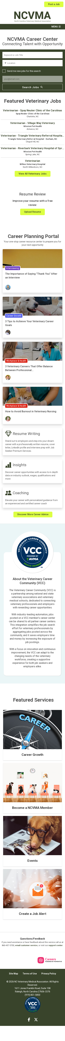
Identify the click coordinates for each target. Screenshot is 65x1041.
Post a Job (53, 4)
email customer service (26, 945)
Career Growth (13, 316)
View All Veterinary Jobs (33, 173)
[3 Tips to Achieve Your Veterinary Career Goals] (32, 308)
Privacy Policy (48, 973)
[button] (32, 26)
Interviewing (12, 268)
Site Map (13, 973)
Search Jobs (30, 87)
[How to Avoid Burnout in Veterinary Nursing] (32, 398)
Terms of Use (30, 973)
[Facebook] (29, 1020)
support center (55, 945)
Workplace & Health (16, 361)
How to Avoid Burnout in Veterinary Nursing (30, 411)
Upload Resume (32, 212)
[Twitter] (36, 1020)
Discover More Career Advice (32, 514)
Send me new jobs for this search (24, 71)
